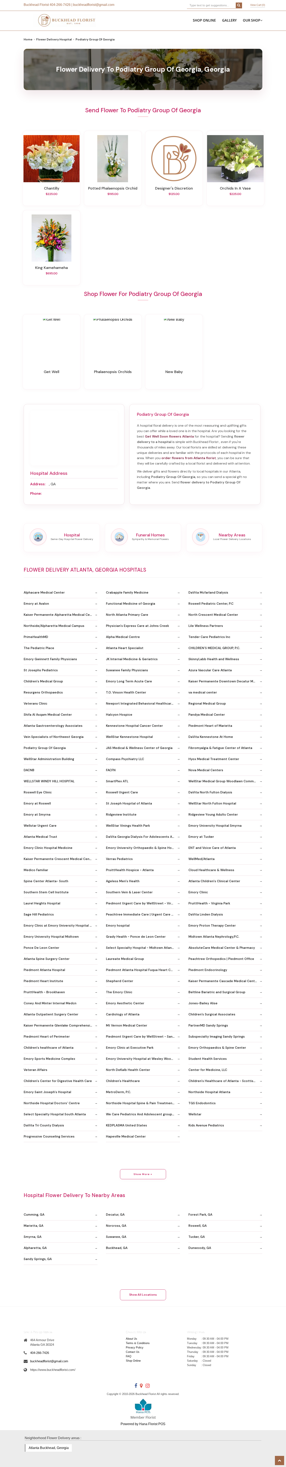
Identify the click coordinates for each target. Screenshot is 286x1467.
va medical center (202, 692)
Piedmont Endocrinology (207, 970)
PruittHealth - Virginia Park (209, 903)
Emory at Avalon (36, 604)
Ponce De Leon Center (41, 948)
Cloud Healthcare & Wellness (211, 870)
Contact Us (132, 1351)
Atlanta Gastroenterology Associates (53, 726)
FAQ (128, 1356)
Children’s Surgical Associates (211, 1014)
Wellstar (194, 1114)
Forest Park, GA (200, 1215)
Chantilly (51, 188)
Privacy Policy (134, 1347)
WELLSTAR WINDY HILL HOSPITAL (49, 781)
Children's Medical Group (43, 681)
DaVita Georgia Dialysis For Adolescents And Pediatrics (143, 837)
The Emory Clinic (119, 992)
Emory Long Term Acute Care (129, 681)
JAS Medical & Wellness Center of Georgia (139, 748)
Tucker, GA (196, 1237)
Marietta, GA (33, 1226)
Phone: (36, 493)
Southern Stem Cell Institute (46, 892)
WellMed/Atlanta (201, 859)
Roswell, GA (197, 1226)
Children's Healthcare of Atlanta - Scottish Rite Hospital (225, 1081)
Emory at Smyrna (37, 814)
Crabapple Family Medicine (127, 592)
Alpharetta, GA (35, 1248)
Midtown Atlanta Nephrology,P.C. (213, 937)
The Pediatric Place (39, 648)
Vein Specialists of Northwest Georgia (54, 737)
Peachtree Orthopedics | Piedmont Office (221, 959)
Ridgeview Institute (121, 814)
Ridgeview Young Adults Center (213, 814)
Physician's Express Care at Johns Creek (137, 626)
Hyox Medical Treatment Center (213, 759)
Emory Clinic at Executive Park (129, 1048)
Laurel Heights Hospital (42, 903)
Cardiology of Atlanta (122, 1014)
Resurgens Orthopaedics (43, 692)
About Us (131, 1338)
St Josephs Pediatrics (41, 670)
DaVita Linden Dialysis (205, 914)
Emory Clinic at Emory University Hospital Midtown (61, 925)
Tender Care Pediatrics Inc (209, 637)
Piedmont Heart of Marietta (210, 726)
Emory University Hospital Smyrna (215, 826)
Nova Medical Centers (205, 770)
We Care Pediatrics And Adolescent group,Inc (141, 1114)
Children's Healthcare (123, 1081)
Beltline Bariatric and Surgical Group (216, 992)
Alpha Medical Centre (123, 637)
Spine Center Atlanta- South (46, 881)
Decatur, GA (115, 1215)
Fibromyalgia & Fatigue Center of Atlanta (220, 748)
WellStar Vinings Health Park (128, 826)
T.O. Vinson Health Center (126, 692)
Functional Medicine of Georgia (130, 604)
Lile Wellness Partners (205, 626)
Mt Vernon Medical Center (126, 1025)
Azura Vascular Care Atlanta (210, 670)
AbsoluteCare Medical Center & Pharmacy (221, 948)
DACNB (29, 770)
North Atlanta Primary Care (127, 615)
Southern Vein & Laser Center (129, 892)
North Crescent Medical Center (213, 615)
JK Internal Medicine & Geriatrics (132, 659)
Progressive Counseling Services (49, 1136)
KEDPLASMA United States (126, 1125)
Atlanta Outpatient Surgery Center (51, 1014)
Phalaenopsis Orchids (113, 371)
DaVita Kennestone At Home (210, 737)
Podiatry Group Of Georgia (45, 748)
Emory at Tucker (201, 837)
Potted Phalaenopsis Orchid (112, 188)
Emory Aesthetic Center (125, 1003)
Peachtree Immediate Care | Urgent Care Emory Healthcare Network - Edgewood (143, 914)
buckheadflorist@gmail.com (93, 4)
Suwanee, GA (116, 1237)
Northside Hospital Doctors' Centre (52, 1103)
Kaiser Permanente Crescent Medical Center (59, 859)
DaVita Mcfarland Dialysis (208, 592)
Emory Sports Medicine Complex (49, 1059)
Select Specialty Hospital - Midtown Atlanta (140, 948)
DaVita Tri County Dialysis (44, 1125)
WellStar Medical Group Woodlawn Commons (223, 781)
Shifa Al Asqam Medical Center (48, 715)
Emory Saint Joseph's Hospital (47, 1092)
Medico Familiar (36, 870)
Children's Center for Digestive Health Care (58, 1081)
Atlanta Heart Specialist (124, 648)
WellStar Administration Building (49, 759)
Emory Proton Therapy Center (212, 925)
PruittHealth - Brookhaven (44, 992)
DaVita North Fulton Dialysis (210, 792)
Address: (37, 484)
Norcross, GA (116, 1226)
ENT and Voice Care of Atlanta (212, 848)
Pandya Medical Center (206, 715)
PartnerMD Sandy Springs (208, 1025)
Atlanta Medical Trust (40, 837)
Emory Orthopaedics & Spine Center (217, 1048)
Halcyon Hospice (119, 715)
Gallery (229, 20)
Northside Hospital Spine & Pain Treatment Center (143, 1103)
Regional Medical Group (207, 703)
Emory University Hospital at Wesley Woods (140, 1059)
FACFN (111, 770)
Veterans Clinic (35, 703)
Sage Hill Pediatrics (39, 914)
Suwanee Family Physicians (127, 670)
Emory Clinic (198, 892)
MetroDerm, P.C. (118, 1092)
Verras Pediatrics (119, 859)
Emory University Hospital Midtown (51, 937)
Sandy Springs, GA (38, 1259)
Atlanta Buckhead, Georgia (49, 1448)
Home (28, 39)
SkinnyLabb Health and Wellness (213, 659)
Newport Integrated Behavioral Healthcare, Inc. (143, 703)
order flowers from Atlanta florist (188, 458)
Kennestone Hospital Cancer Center (134, 726)
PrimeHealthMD (36, 637)
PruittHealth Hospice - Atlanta (130, 870)
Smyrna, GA (32, 1237)
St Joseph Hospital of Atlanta (129, 803)
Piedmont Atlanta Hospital (44, 970)
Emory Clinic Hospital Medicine (48, 848)
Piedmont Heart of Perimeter (47, 1036)
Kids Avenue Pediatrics (206, 1125)
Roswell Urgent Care (122, 792)
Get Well (51, 371)
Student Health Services (207, 1059)
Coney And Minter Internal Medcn (50, 1003)
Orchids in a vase (235, 188)
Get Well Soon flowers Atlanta (169, 436)
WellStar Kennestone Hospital (129, 737)
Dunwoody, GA (199, 1248)
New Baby (174, 371)
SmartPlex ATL (117, 781)
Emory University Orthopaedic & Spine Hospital (143, 848)
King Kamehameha (51, 267)
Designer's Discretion (174, 188)
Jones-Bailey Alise (203, 1003)
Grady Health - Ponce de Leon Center (136, 937)
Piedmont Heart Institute (43, 981)
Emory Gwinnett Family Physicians (50, 659)
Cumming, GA (34, 1215)
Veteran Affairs (35, 1070)
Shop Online (204, 20)
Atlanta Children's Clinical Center (214, 881)
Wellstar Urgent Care (40, 826)
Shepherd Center (119, 981)
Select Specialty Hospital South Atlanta (55, 1114)
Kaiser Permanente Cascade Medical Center (223, 981)
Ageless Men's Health (122, 881)
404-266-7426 (60, 4)
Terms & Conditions (138, 1343)
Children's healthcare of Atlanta (48, 1048)
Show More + (143, 1174)
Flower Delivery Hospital (54, 39)
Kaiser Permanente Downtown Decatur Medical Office (225, 681)
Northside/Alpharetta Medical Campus (54, 626)
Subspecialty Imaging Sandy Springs (216, 1036)
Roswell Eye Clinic (38, 792)
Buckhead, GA (117, 1248)
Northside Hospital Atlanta (209, 1092)
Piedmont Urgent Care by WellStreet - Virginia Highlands (143, 903)
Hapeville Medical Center (126, 1136)
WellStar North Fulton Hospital (212, 803)
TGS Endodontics (202, 1103)
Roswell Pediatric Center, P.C (210, 604)
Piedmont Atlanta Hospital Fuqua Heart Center (142, 970)
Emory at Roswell (37, 803)
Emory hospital (118, 925)
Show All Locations (143, 1295)
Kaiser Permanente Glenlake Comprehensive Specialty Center (61, 1025)
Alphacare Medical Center (44, 592)
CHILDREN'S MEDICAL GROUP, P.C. (214, 648)
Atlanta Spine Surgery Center (47, 959)
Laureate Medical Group (125, 959)
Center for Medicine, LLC (207, 1070)
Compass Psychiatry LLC (125, 759)
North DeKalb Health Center (128, 1070)
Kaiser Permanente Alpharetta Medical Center (60, 615)
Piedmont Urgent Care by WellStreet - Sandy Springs (143, 1036)
